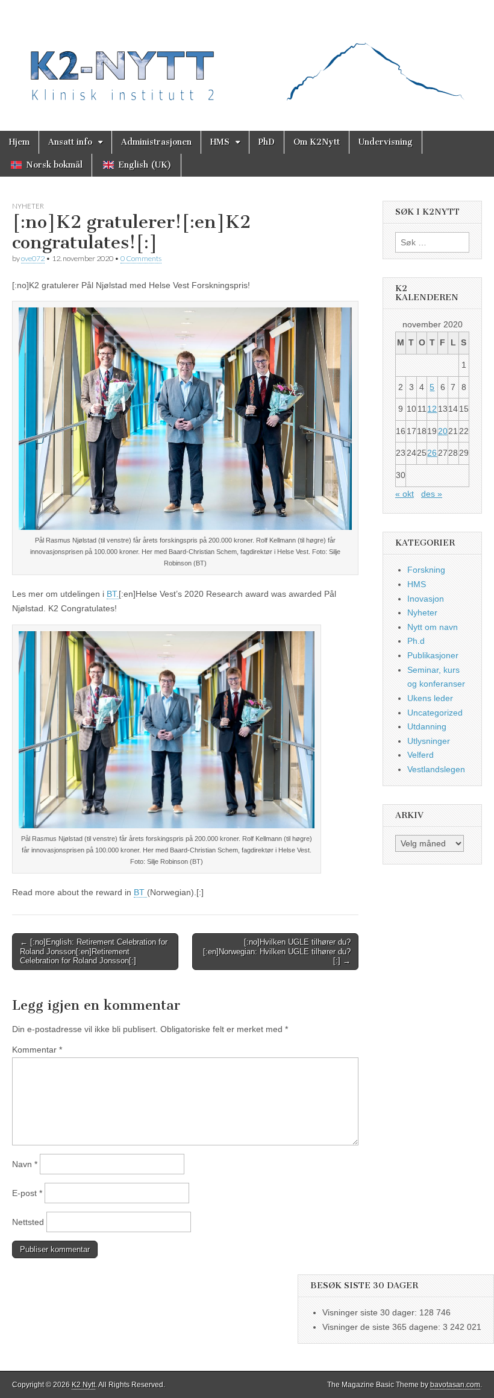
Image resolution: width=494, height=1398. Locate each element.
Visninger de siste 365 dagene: (382, 1327)
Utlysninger (428, 741)
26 (432, 453)
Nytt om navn (432, 627)
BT (140, 892)
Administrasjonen (156, 142)
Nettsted (28, 1222)
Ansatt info (70, 142)
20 (443, 431)
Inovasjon (425, 598)
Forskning (426, 570)
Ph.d (416, 641)
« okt (404, 494)
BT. (113, 594)
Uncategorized (435, 712)
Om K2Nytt (316, 142)
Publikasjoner (432, 655)
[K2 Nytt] (247, 56)
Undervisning (385, 142)
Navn (24, 1164)
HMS (220, 142)
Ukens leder (430, 698)
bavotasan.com (455, 1385)
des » (431, 494)
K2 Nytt (83, 1385)
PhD (266, 142)
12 (432, 409)
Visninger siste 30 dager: (370, 1312)
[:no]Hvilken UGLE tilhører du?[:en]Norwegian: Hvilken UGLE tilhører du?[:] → (277, 951)
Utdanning (426, 726)
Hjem (19, 142)
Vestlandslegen (436, 769)
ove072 (33, 258)
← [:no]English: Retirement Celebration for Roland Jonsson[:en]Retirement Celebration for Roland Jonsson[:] (93, 951)
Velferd (420, 755)
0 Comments (140, 258)
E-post (27, 1193)
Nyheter (28, 206)
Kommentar (37, 1049)
